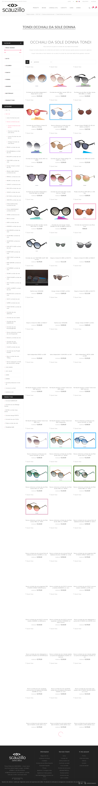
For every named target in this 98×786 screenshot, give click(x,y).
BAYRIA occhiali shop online (11, 410)
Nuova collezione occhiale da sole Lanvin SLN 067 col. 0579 (36, 454)
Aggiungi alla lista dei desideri (36, 77)
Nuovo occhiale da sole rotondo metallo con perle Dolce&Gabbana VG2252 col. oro (85, 655)
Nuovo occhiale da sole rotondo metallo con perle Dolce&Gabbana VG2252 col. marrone (61, 655)
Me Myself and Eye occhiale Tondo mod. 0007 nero (37, 421)
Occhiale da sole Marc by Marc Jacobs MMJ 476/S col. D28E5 (36, 225)
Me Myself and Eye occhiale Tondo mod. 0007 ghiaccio (37, 388)
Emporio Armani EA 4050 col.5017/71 (60, 258)
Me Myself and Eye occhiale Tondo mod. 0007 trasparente (61, 421)
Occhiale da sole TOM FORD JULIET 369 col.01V (37, 258)
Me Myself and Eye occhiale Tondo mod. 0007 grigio (61, 388)
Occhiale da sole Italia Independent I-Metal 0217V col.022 (36, 93)
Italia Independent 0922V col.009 (37, 354)
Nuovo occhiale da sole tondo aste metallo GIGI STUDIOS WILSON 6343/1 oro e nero (85, 690)
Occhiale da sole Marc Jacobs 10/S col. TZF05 (61, 93)
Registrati (85, 1)
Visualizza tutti (10, 427)
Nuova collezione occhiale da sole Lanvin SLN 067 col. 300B (60, 126)
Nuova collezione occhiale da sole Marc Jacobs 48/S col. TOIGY (85, 487)
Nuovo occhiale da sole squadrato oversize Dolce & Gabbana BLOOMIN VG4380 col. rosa (36, 690)
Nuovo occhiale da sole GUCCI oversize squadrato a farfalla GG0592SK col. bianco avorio (61, 621)
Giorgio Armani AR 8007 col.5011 (61, 291)
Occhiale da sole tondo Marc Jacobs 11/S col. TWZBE (61, 192)
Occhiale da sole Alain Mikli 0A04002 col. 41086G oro (60, 757)
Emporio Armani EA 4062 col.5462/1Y (84, 258)
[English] (79, 1)
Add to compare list (33, 77)
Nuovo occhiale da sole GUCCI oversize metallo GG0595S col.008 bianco (37, 620)
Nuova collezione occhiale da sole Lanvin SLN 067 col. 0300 (84, 421)
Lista (31, 62)
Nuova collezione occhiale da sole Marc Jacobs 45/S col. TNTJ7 (37, 487)
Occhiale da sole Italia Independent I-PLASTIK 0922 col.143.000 (36, 192)
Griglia (27, 62)
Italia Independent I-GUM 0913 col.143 (61, 354)
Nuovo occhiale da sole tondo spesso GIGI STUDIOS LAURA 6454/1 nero (60, 724)
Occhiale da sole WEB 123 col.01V (84, 158)
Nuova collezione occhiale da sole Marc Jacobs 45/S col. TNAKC (85, 454)
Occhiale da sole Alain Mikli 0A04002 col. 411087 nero (84, 757)
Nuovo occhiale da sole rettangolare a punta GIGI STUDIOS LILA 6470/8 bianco (37, 654)
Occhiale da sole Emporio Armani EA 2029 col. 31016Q (37, 126)
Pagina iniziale (30, 14)
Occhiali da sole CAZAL (12, 419)
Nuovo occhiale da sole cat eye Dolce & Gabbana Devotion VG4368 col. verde (61, 554)
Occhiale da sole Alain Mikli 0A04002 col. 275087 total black (36, 757)
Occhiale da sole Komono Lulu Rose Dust (85, 225)
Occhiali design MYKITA (12, 415)
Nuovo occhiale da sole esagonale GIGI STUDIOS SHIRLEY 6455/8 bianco (37, 587)
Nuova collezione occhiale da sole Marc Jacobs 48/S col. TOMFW (61, 521)
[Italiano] (76, 1)
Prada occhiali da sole (12, 423)
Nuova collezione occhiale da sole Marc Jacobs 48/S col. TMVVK (61, 487)
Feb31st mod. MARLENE (36, 291)
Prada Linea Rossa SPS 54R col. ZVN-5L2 (84, 192)
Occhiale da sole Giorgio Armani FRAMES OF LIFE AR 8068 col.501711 (60, 225)
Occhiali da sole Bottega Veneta (11, 405)
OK (82, 783)
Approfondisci (91, 783)
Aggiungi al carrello (39, 77)
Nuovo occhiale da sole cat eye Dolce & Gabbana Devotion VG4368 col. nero (37, 554)
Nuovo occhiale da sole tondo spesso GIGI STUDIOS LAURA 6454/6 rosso (84, 724)
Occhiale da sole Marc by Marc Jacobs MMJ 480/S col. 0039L (84, 93)
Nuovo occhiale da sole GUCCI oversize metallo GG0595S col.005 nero (85, 587)
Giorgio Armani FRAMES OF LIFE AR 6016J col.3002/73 (85, 126)
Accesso (93, 1)
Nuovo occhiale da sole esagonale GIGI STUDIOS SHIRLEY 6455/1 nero (85, 554)
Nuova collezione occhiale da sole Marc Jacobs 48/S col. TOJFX (37, 521)
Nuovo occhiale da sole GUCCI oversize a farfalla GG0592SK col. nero (61, 587)
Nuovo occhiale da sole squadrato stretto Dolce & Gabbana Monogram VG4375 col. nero (61, 690)
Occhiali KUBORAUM (11, 400)
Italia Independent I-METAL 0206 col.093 (85, 355)
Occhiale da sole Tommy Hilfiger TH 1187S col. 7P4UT (61, 159)
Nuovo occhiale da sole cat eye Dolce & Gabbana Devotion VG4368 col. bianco (85, 521)
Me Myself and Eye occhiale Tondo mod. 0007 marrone (85, 388)
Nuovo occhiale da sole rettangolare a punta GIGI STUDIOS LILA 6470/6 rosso (85, 620)
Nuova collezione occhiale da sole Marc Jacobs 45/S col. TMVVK (61, 454)
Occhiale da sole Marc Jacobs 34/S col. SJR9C (37, 159)
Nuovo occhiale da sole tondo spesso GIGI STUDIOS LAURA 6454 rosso (36, 724)
